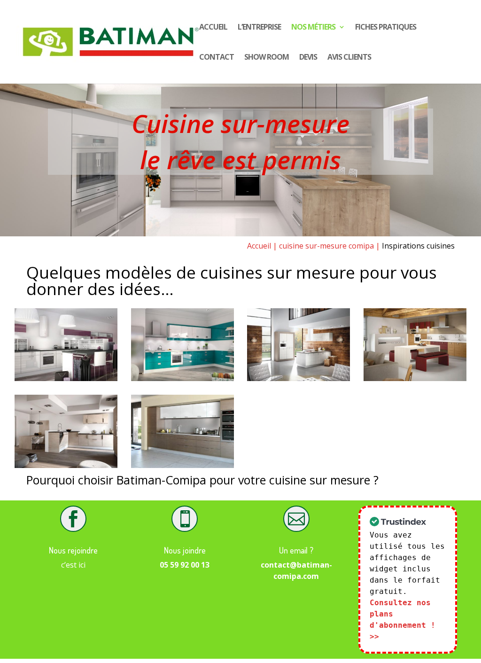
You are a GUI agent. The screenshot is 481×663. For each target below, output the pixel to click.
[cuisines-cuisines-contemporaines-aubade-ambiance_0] (415, 378)
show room (266, 58)
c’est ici (73, 565)
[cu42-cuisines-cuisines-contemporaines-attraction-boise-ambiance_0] (66, 465)
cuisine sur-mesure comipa (326, 246)
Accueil (213, 27)
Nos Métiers (313, 27)
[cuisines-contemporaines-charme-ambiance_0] (182, 378)
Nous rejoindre (73, 550)
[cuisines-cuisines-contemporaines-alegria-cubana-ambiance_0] (182, 465)
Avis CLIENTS (349, 58)
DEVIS (308, 58)
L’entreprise (259, 27)
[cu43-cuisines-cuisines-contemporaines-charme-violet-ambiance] (66, 378)
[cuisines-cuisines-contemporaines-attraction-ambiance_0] (298, 378)
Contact (216, 58)
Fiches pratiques (385, 27)
